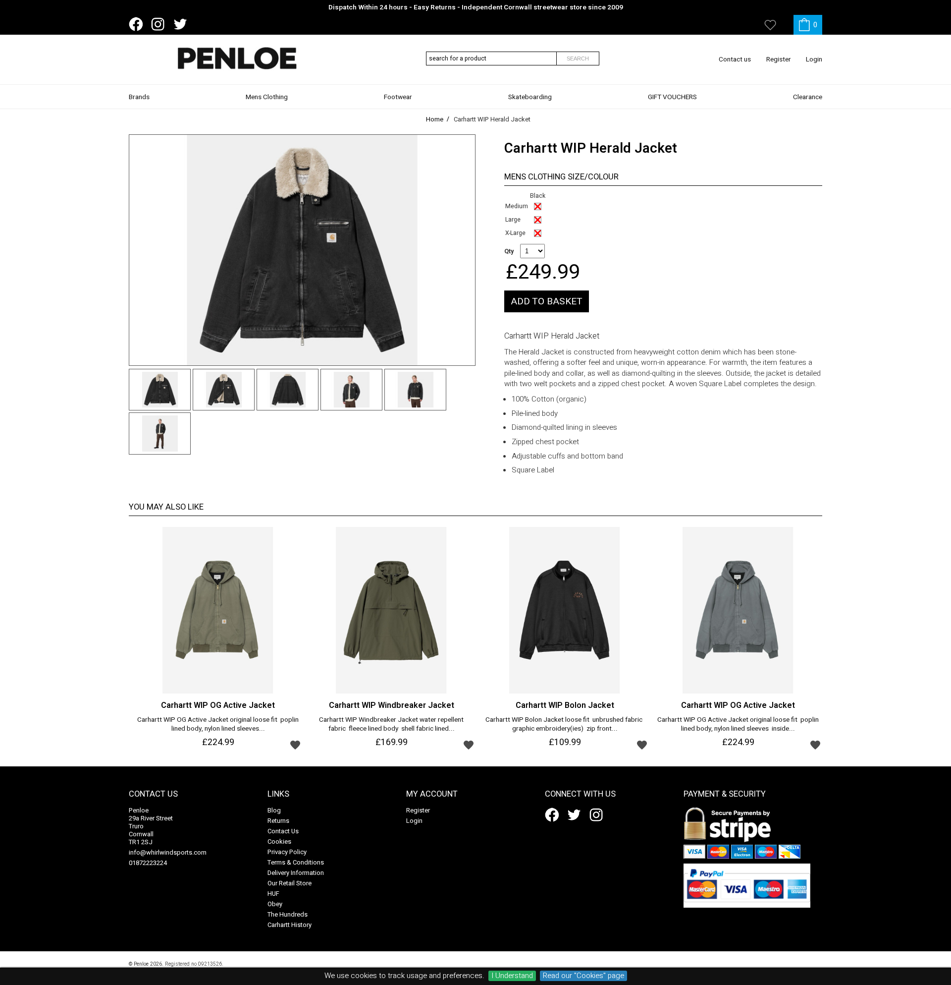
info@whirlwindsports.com (168, 852)
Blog (274, 810)
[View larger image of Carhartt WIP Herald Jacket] (302, 250)
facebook (138, 24)
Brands (139, 97)
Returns (278, 820)
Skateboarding (530, 97)
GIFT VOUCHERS (672, 97)
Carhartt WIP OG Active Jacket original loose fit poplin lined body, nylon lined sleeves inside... (738, 725)
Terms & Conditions (295, 862)
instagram (160, 24)
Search (578, 58)
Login (814, 59)
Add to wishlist (295, 744)
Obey (274, 904)
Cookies (279, 841)
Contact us (735, 59)
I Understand (512, 976)
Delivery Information (295, 872)
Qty (509, 251)
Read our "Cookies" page (583, 976)
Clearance (807, 97)
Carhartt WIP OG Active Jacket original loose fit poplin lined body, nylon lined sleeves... (218, 725)
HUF (273, 893)
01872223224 (148, 863)
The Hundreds (287, 914)
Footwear (398, 97)
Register (778, 59)
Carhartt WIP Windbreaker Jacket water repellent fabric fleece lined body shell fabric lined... (391, 725)
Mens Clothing (267, 97)
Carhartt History (289, 924)
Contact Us (283, 831)
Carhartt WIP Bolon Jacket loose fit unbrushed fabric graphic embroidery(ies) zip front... (564, 725)
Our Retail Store (289, 883)
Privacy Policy (287, 852)
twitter (182, 24)
